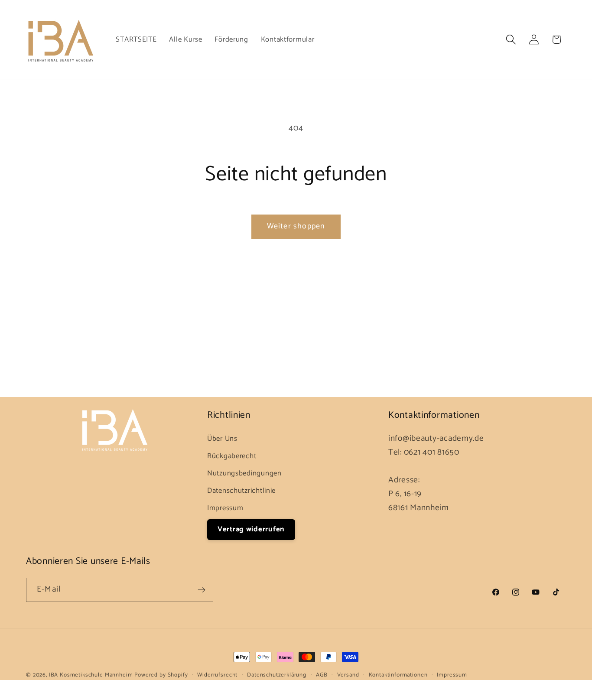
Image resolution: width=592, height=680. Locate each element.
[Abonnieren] (201, 590)
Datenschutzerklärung (276, 675)
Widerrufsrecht (217, 675)
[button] (510, 39)
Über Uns (222, 439)
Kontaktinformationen (398, 675)
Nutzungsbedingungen (244, 473)
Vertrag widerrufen (251, 529)
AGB (322, 675)
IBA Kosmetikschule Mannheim (92, 675)
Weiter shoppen (296, 226)
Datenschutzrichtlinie (241, 491)
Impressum (225, 508)
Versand (348, 675)
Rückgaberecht (231, 456)
